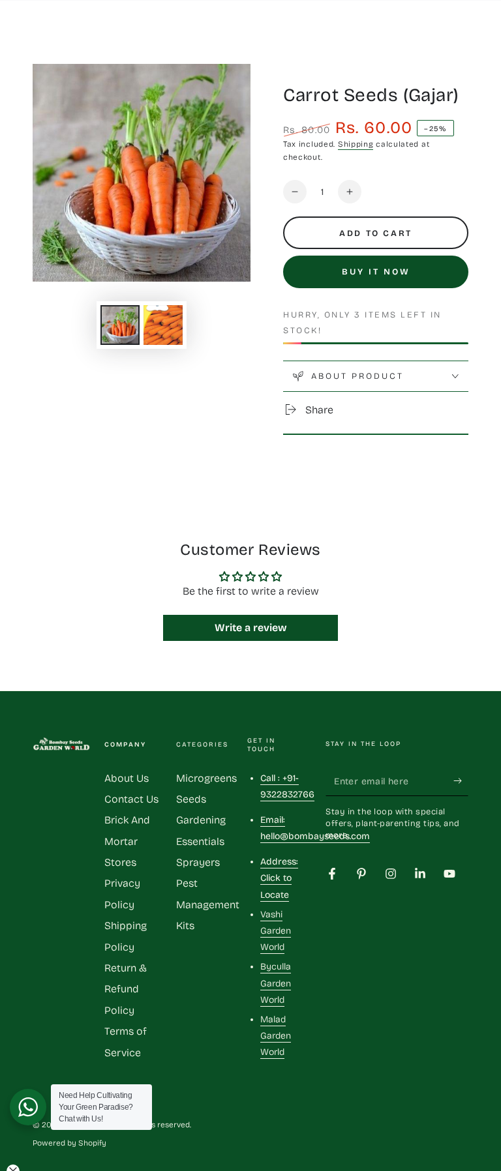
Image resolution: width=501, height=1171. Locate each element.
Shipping (356, 144)
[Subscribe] (460, 781)
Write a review (251, 627)
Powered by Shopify (69, 1143)
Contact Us (131, 799)
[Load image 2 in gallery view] (163, 325)
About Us (126, 778)
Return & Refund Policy (125, 989)
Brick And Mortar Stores (127, 841)
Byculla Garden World (275, 983)
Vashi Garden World (275, 931)
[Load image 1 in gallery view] (120, 325)
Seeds (191, 799)
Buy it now (376, 272)
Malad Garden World (275, 1036)
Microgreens (206, 778)
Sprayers (198, 862)
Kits (185, 925)
